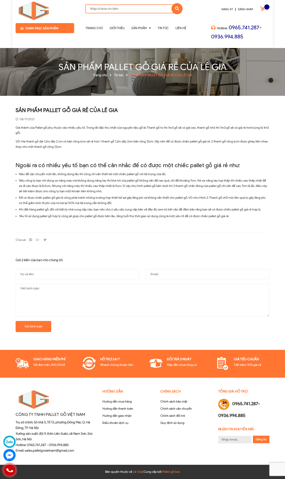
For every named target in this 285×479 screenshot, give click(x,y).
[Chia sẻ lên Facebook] (30, 240)
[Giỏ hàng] (263, 10)
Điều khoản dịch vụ (115, 423)
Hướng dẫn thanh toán (117, 409)
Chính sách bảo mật (173, 401)
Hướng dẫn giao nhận (117, 416)
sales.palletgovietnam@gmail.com (49, 451)
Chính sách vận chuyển (176, 409)
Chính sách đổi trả (172, 416)
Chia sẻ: (21, 240)
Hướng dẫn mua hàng (117, 401)
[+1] (38, 240)
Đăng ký (261, 439)
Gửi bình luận (33, 326)
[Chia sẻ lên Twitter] (45, 240)
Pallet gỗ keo (171, 472)
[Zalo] (9, 442)
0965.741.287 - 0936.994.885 (48, 445)
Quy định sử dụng (172, 423)
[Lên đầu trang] (275, 465)
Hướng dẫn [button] (112, 391)
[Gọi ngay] (9, 470)
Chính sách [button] (170, 391)
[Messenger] (9, 455)
